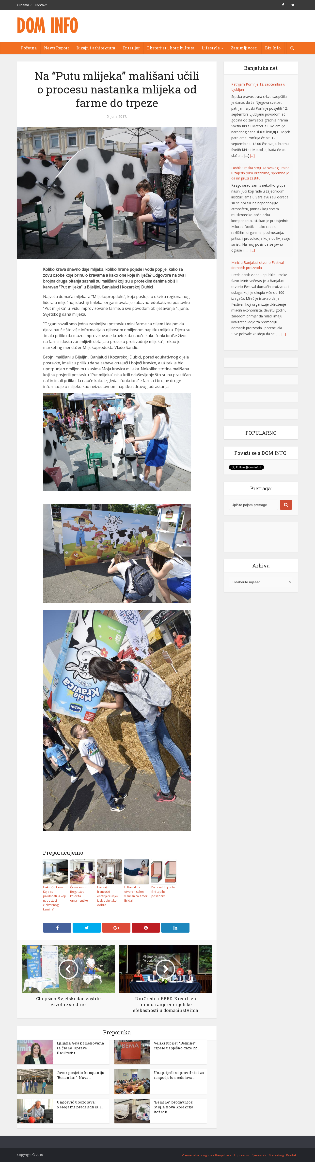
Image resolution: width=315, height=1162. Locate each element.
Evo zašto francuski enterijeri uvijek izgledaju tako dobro (107, 896)
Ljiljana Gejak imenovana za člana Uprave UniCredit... (80, 1048)
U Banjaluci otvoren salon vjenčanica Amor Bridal (135, 894)
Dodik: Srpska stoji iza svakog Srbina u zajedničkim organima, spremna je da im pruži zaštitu (260, 172)
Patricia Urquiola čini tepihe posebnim (163, 891)
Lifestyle (211, 47)
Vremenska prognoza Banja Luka (207, 1155)
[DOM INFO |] (48, 25)
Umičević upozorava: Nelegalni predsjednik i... (80, 1104)
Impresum (241, 1155)
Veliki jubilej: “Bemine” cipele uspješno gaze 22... (176, 1045)
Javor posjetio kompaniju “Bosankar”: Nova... (80, 1075)
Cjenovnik (259, 1155)
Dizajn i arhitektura (96, 47)
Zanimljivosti (244, 47)
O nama (23, 5)
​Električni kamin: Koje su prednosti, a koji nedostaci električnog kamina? (54, 898)
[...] (252, 155)
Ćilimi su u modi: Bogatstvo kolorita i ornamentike (81, 894)
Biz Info (273, 47)
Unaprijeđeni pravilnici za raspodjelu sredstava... (179, 1075)
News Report (56, 47)
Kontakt (41, 5)
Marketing (276, 1155)
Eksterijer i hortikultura (170, 47)
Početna (29, 47)
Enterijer (131, 47)
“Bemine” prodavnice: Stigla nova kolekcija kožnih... (173, 1107)
